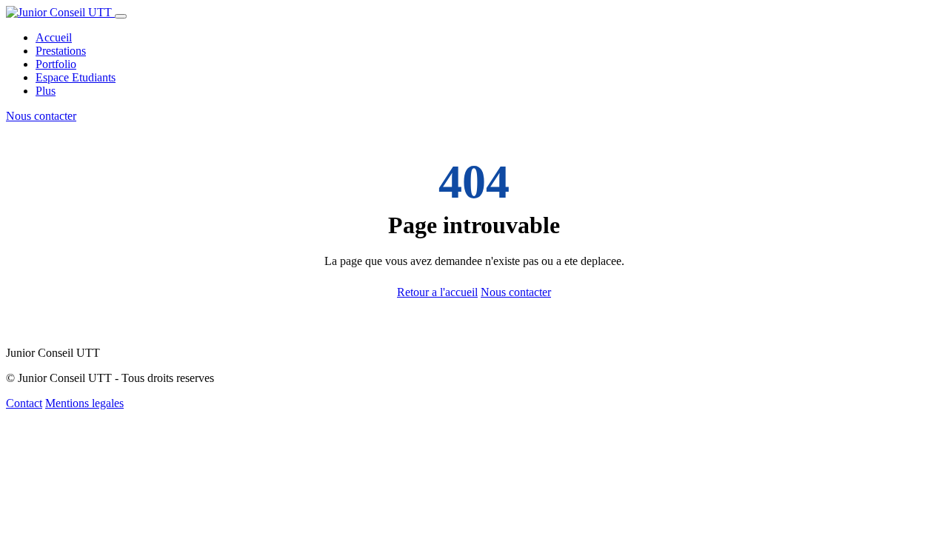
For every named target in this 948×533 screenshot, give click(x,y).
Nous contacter (41, 116)
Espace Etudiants (76, 77)
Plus (46, 90)
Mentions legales (84, 403)
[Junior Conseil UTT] (60, 12)
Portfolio (56, 64)
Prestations (61, 50)
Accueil (54, 37)
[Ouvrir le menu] (121, 16)
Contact (24, 403)
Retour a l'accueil (437, 292)
